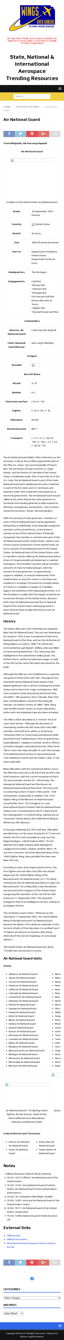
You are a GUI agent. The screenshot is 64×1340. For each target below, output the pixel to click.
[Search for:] (32, 96)
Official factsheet (17, 1239)
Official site (13, 1235)
